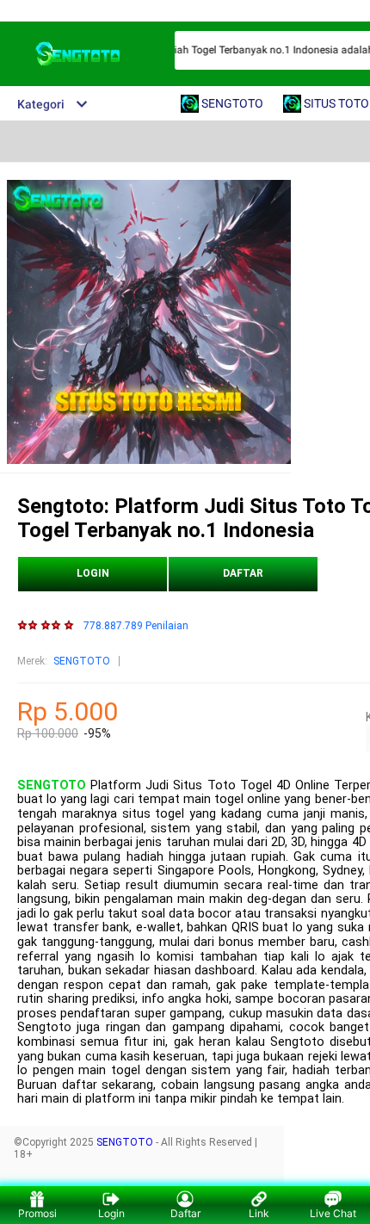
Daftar (185, 1213)
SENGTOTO (81, 661)
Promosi (37, 1213)
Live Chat (333, 1213)
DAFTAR (243, 573)
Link (259, 1213)
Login (111, 1213)
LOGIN (93, 573)
